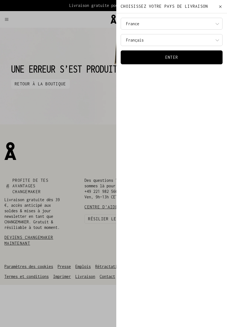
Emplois (83, 266)
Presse (64, 266)
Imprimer (62, 276)
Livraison (85, 276)
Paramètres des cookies (28, 266)
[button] (54, 19)
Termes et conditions (26, 276)
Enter (171, 57)
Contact (107, 276)
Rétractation (108, 266)
